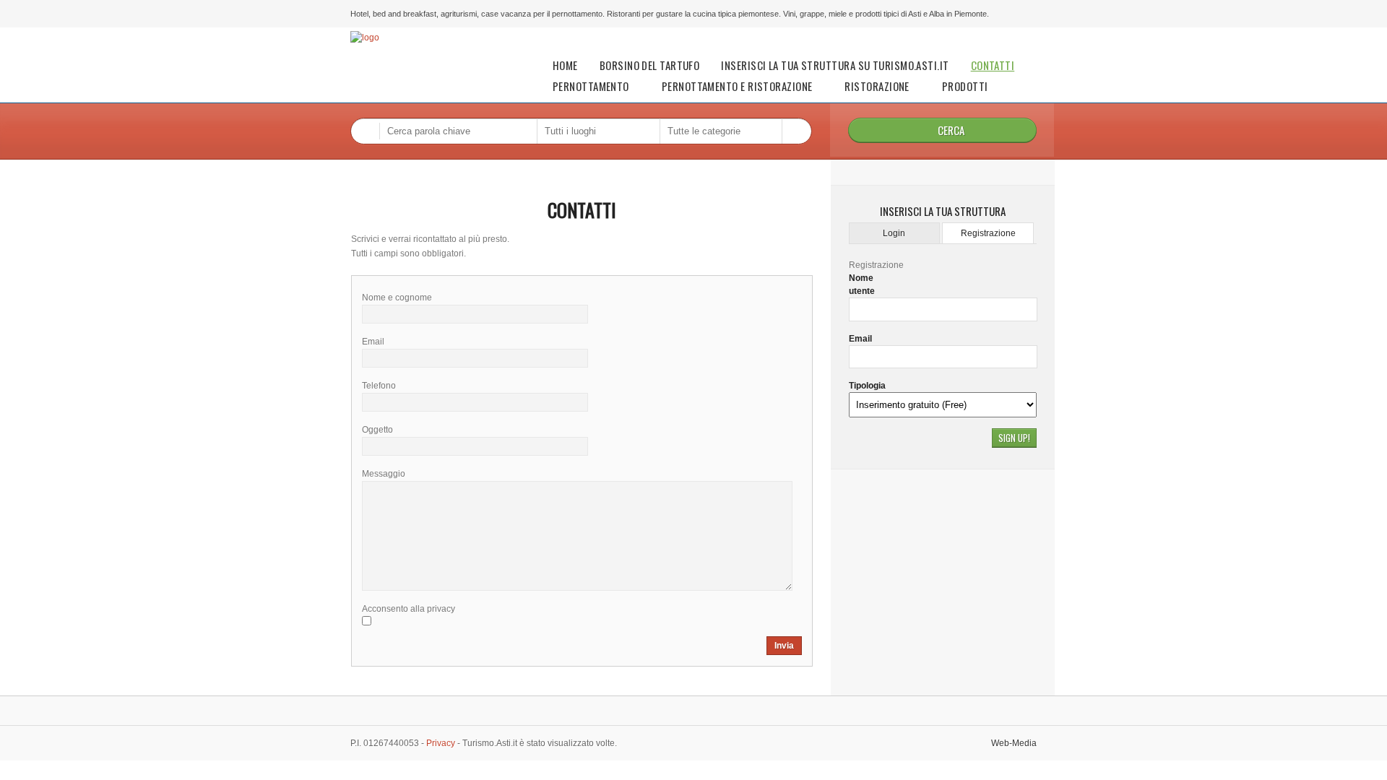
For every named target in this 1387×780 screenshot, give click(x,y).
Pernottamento (591, 86)
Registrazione (988, 233)
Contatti (993, 65)
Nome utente (862, 284)
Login (894, 233)
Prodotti (965, 86)
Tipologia (867, 386)
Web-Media (1014, 743)
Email (860, 339)
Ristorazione (876, 86)
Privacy (439, 743)
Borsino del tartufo (650, 65)
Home (565, 65)
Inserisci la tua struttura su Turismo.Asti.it (835, 65)
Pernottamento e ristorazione (737, 86)
